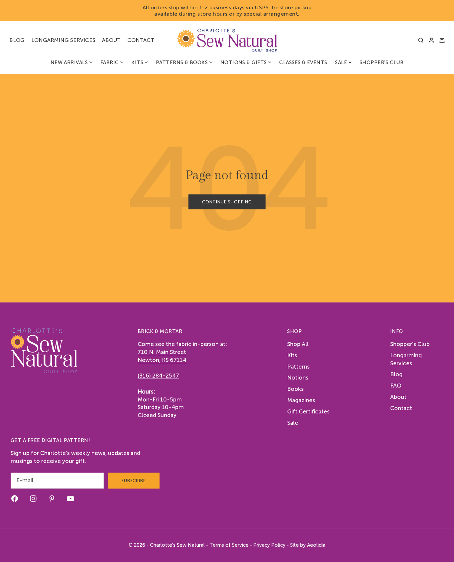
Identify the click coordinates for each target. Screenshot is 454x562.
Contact (140, 40)
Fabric (109, 62)
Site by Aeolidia (307, 545)
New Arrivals (69, 62)
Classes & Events (303, 62)
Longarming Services (63, 40)
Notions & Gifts (243, 62)
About (111, 40)
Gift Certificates (308, 411)
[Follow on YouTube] (70, 499)
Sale (341, 62)
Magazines (301, 400)
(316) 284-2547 (158, 375)
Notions (297, 377)
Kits (137, 62)
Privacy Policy (269, 545)
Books (295, 389)
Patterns (298, 366)
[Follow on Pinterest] (52, 499)
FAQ (395, 385)
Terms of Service (229, 545)
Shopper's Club (381, 62)
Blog (17, 40)
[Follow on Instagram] (33, 499)
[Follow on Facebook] (15, 499)
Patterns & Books (182, 62)
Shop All (298, 344)
